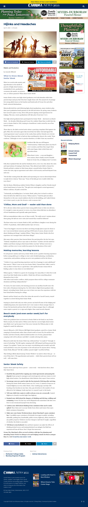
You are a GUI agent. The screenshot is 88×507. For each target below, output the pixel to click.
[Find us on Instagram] (83, 502)
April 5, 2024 (7, 28)
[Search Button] (83, 6)
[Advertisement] (71, 107)
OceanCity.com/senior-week (21, 437)
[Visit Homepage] (44, 5)
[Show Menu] (4, 6)
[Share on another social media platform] (55, 62)
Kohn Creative (52, 501)
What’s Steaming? (74, 159)
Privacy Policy (38, 501)
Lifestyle (14, 28)
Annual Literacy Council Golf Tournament (73, 153)
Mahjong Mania (73, 144)
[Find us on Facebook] (81, 502)
